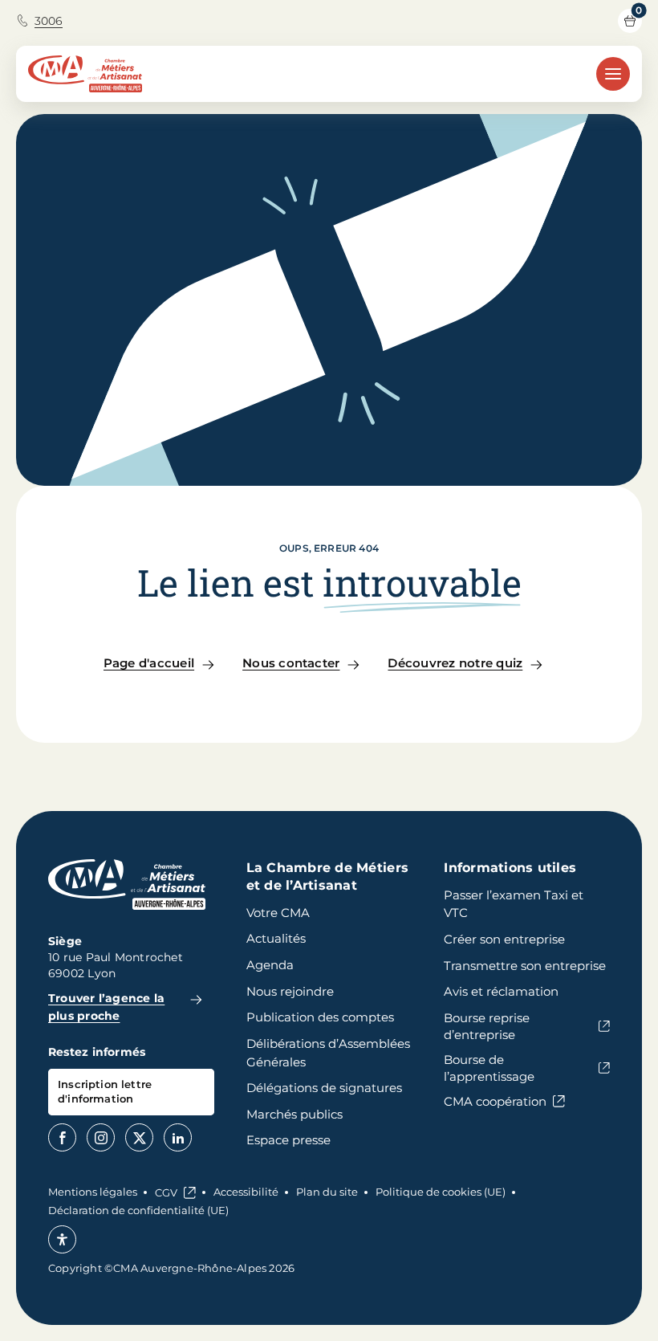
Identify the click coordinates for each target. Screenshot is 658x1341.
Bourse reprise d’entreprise (487, 1026)
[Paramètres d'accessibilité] (62, 1239)
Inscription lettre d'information (105, 1091)
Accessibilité (245, 1191)
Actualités (276, 938)
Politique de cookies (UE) (441, 1191)
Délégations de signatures (324, 1087)
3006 (49, 21)
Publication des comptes (320, 1017)
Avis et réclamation (501, 991)
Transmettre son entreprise (525, 965)
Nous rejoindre (290, 991)
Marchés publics (294, 1114)
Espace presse (288, 1139)
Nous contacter (290, 662)
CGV (166, 1192)
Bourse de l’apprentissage (489, 1068)
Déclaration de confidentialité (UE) (138, 1210)
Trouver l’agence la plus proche (106, 1007)
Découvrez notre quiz (455, 662)
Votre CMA (278, 912)
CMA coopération (495, 1101)
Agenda (270, 964)
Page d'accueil (149, 662)
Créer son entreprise (504, 939)
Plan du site (327, 1191)
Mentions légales (92, 1191)
